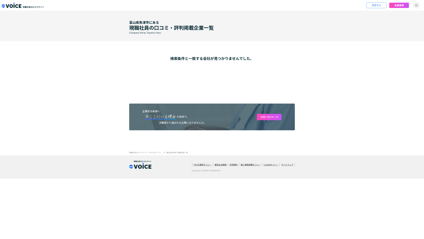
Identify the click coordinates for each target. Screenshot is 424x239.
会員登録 (399, 5)
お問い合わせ (267, 117)
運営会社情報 (220, 164)
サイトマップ (287, 164)
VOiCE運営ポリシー (202, 164)
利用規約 (234, 164)
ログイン (376, 5)
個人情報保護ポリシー (251, 164)
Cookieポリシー (271, 164)
